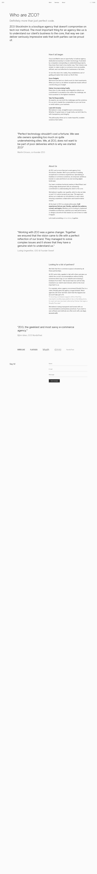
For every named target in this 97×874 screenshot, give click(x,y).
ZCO (3, 2)
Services (57, 2)
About (63, 2)
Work (50, 2)
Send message (54, 380)
